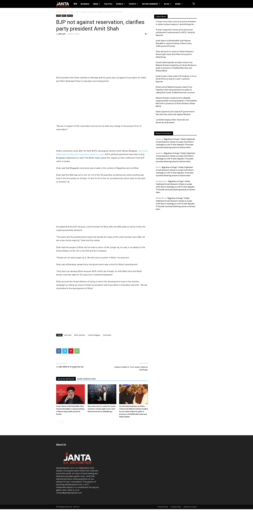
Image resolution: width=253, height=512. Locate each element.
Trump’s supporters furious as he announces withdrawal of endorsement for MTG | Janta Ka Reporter (175, 32)
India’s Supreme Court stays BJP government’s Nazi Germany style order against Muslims (175, 113)
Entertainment (150, 4)
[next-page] (62, 422)
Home (58, 12)
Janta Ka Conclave (190, 507)
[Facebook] (58, 351)
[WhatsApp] (77, 351)
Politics (108, 4)
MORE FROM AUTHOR (86, 379)
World (119, 4)
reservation (107, 335)
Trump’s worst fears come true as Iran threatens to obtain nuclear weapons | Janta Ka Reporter (176, 23)
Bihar (71, 12)
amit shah (67, 335)
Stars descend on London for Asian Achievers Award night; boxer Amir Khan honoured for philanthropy (101, 408)
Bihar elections (79, 335)
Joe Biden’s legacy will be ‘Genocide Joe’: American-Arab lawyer (172, 121)
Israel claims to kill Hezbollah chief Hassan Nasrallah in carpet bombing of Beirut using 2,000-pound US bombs (173, 43)
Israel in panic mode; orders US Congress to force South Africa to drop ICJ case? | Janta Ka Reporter (176, 79)
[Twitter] (64, 351)
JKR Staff (62, 34)
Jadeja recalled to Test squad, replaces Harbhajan (131, 368)
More (178, 4)
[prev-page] (57, 422)
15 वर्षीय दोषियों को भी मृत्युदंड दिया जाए (70, 367)
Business (85, 4)
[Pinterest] (71, 351)
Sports (132, 4)
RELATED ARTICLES (66, 379)
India (95, 4)
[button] (194, 4)
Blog (166, 4)
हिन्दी (75, 4)
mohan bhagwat (94, 335)
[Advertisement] (102, 56)
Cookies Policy (175, 507)
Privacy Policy (163, 507)
